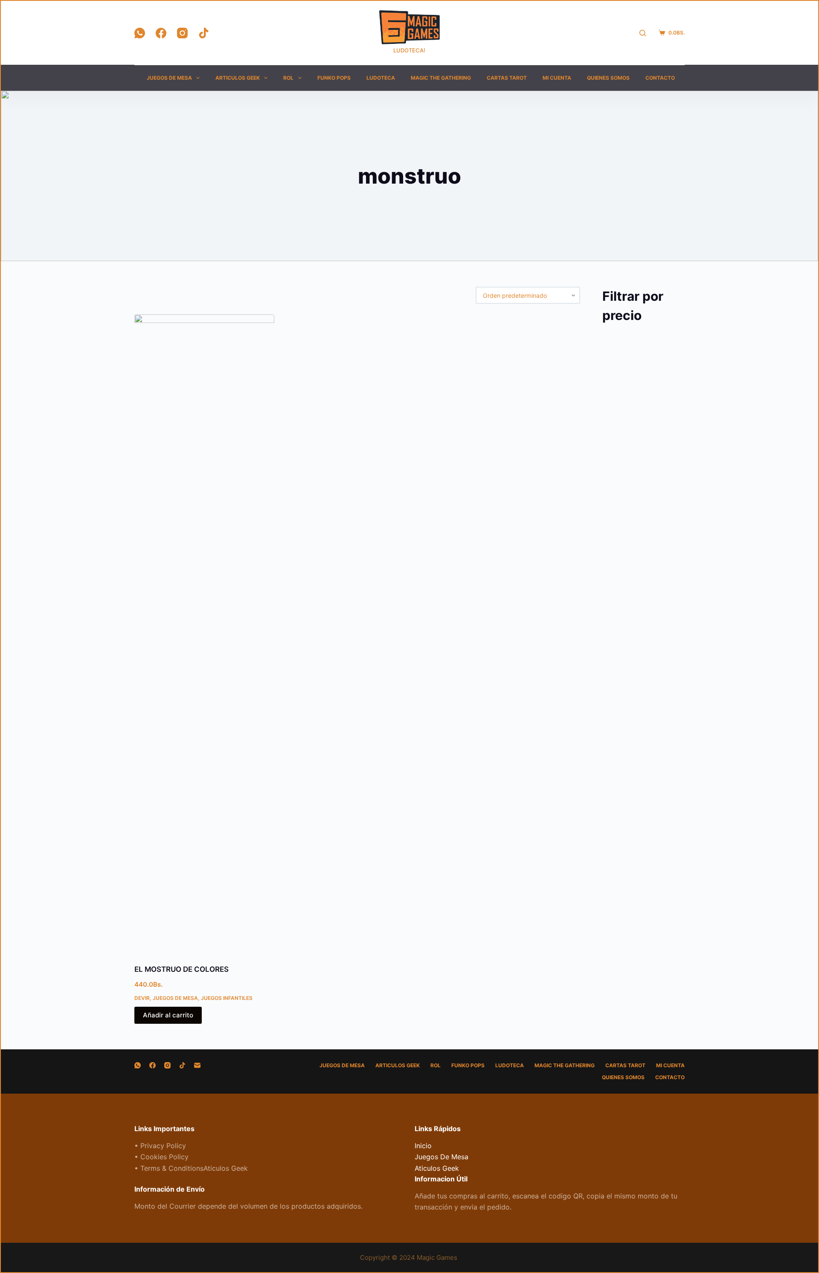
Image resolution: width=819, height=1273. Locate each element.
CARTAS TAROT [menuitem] (507, 78)
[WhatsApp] (139, 33)
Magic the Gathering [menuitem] (441, 78)
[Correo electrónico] (197, 1065)
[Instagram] (182, 33)
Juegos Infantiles (227, 998)
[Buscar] (642, 33)
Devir (142, 998)
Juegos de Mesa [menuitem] (169, 78)
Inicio (423, 1145)
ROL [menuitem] (288, 78)
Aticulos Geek (437, 1168)
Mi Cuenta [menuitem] (557, 78)
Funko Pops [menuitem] (334, 78)
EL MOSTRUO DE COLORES (181, 969)
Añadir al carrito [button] (168, 1015)
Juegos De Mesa (175, 998)
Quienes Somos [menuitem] (608, 78)
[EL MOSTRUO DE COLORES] (204, 633)
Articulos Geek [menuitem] (237, 78)
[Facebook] (161, 33)
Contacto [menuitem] (660, 78)
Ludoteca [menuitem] (380, 78)
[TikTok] (203, 33)
